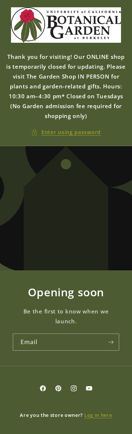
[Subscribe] (111, 342)
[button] (66, 132)
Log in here (98, 415)
